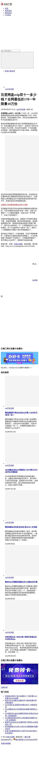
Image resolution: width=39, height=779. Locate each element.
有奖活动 (8, 10)
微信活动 (8, 13)
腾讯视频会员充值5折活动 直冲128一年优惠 (21, 527)
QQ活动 (8, 15)
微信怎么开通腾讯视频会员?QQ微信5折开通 (21, 582)
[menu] (1, 2)
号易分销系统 (6, 743)
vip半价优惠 (20, 109)
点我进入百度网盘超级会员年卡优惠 (14, 205)
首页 (6, 8)
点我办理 (4, 687)
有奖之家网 (18, 244)
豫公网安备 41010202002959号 (26, 739)
